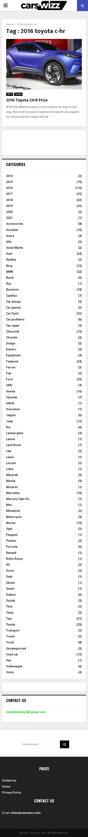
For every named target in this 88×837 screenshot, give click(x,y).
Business (12, 289)
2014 (9, 176)
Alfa (8, 241)
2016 (9, 94)
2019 (9, 206)
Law (8, 451)
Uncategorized (16, 648)
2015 (9, 182)
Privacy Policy (11, 792)
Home (6, 786)
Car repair (13, 325)
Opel (9, 528)
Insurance (13, 409)
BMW (9, 271)
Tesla (9, 612)
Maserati (12, 475)
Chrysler (12, 337)
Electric (11, 349)
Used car (12, 654)
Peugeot (11, 534)
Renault (11, 552)
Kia (8, 427)
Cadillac (11, 295)
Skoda (10, 582)
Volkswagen (14, 666)
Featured (12, 361)
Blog (9, 265)
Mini (9, 505)
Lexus (10, 457)
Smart (10, 588)
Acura (10, 235)
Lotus (10, 469)
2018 (9, 200)
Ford (9, 379)
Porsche (12, 546)
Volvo (10, 672)
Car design (13, 301)
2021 (9, 217)
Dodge (10, 343)
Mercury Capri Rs (17, 499)
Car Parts (12, 313)
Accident (12, 230)
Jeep (9, 421)
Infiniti (10, 403)
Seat (9, 576)
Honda (10, 391)
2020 (9, 212)
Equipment (13, 355)
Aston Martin (14, 247)
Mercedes (13, 493)
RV (8, 564)
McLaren (12, 487)
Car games (13, 307)
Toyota (18, 94)
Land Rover (13, 445)
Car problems (15, 319)
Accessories (14, 223)
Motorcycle (13, 517)
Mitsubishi (13, 510)
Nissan (11, 523)
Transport (12, 630)
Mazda (10, 481)
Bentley (11, 259)
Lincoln (11, 463)
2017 (9, 193)
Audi (9, 253)
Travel (10, 636)
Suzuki (10, 600)
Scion (10, 570)
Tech (9, 606)
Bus (8, 283)
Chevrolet (12, 331)
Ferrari (11, 367)
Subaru (11, 594)
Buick (10, 277)
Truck (10, 642)
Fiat (8, 373)
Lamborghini (14, 433)
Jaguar (11, 415)
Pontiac (11, 540)
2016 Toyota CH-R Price (27, 100)
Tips (9, 618)
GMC (9, 385)
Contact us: (9, 780)
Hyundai (11, 397)
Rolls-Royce (14, 558)
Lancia (10, 439)
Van (8, 660)
